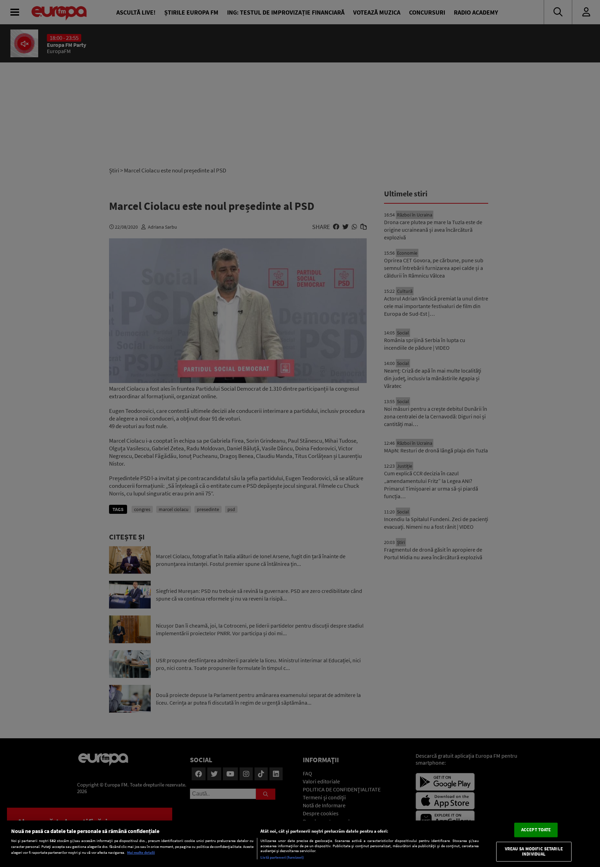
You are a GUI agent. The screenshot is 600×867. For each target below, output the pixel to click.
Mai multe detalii (141, 852)
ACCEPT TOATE (536, 830)
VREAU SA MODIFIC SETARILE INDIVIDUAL (534, 851)
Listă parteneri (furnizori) (282, 857)
